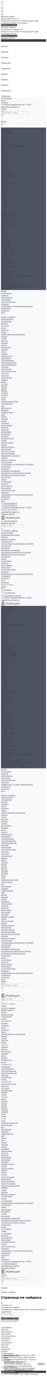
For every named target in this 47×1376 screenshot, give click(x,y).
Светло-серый (7, 254)
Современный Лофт (9, 213)
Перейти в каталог (9, 25)
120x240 (4, 204)
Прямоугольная (7, 259)
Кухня (3, 139)
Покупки (5, 1345)
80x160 (4, 202)
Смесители (5, 289)
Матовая (4, 178)
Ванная (4, 135)
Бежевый (5, 235)
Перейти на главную (10, 1319)
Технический (6, 189)
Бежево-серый (7, 250)
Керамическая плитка (10, 267)
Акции (3, 479)
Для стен (5, 185)
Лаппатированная (9, 176)
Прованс (5, 222)
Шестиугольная (8, 263)
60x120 (4, 198)
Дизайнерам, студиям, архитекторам (17, 306)
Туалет (4, 150)
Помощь (4, 102)
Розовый (5, 248)
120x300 (4, 207)
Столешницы (6, 274)
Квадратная (6, 261)
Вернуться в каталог (10, 1321)
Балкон (4, 148)
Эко (2, 217)
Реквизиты (5, 308)
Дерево (4, 155)
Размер (4, 191)
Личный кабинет (8, 1268)
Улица (3, 144)
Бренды (4, 1347)
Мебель (4, 269)
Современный (7, 224)
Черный (4, 230)
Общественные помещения (13, 146)
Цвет (3, 226)
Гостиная (5, 137)
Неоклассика (6, 215)
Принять (41, 1364)
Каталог (4, 1351)
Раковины (5, 280)
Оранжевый (6, 243)
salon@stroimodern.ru (10, 107)
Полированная (7, 172)
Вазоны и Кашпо (8, 272)
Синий (4, 252)
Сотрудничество (8, 302)
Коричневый (6, 237)
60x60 (3, 194)
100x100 (4, 196)
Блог (3, 501)
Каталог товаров (8, 317)
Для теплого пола (8, 183)
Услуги (4, 100)
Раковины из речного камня (13, 287)
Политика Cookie (11, 1372)
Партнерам (6, 300)
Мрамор (4, 161)
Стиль (3, 209)
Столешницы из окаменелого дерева (17, 276)
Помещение (6, 133)
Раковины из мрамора (10, 282)
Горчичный (5, 246)
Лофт (3, 211)
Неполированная (8, 174)
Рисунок (4, 152)
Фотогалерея (6, 297)
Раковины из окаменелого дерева (16, 285)
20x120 (4, 200)
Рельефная (6, 170)
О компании (6, 98)
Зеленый (5, 241)
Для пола (5, 187)
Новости (4, 295)
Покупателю (6, 1342)
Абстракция (6, 220)
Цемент (4, 165)
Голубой (4, 239)
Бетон (3, 163)
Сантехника (6, 278)
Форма (4, 256)
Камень (4, 157)
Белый (4, 228)
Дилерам (5, 304)
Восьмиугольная (8, 265)
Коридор (5, 142)
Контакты (5, 310)
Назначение (6, 181)
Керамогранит (7, 131)
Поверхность (6, 168)
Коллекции (5, 1349)
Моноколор (6, 159)
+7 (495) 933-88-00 (9, 1264)
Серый (4, 233)
